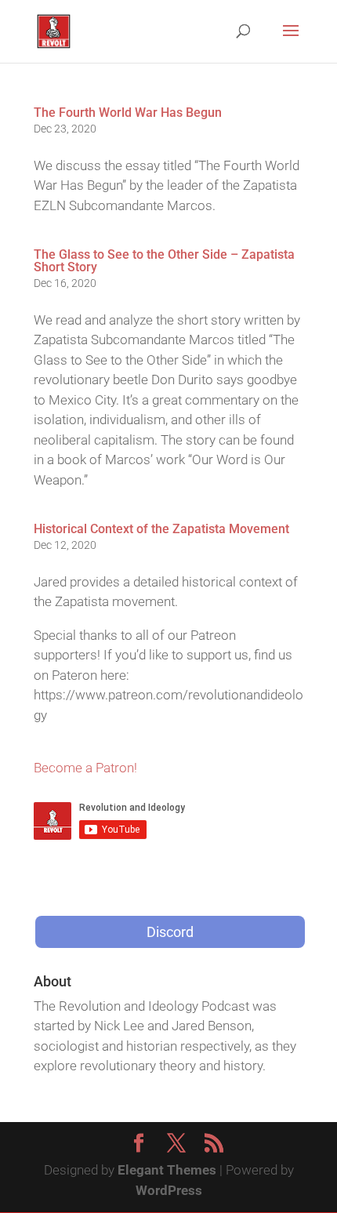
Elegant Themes (167, 1170)
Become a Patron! (85, 767)
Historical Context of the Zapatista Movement (161, 528)
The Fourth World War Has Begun (128, 112)
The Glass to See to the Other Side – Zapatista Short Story (164, 260)
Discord (170, 932)
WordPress (169, 1190)
